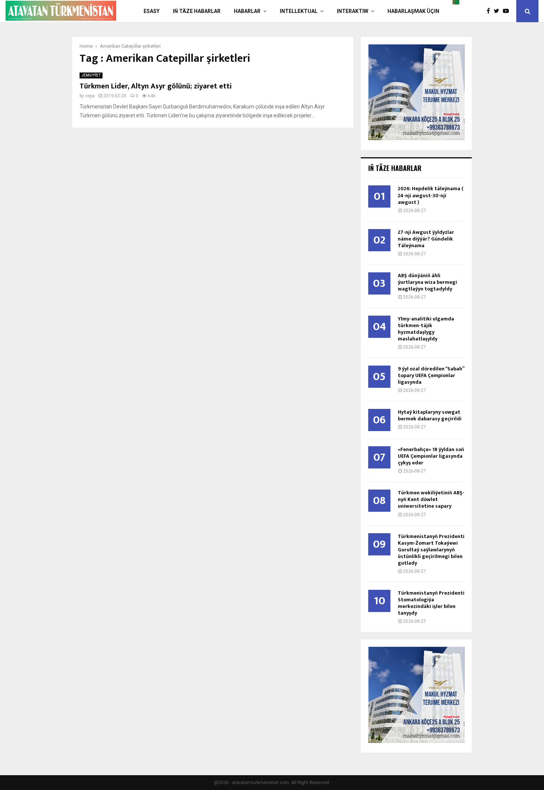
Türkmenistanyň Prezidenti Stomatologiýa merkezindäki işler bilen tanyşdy (431, 603)
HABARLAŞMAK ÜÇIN (413, 11)
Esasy (151, 11)
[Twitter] (498, 11)
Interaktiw (352, 11)
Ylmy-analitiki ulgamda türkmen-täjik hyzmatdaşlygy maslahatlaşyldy (426, 329)
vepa (90, 95)
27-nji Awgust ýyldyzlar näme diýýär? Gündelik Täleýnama (426, 239)
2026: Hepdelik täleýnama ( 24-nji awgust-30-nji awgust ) (430, 195)
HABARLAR (247, 11)
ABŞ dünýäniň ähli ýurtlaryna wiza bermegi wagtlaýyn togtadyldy (427, 282)
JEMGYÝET (91, 75)
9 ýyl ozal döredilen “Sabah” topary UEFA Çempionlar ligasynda (431, 375)
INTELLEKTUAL (299, 11)
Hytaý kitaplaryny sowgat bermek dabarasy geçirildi (429, 415)
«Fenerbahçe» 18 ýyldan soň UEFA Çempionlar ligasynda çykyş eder (431, 456)
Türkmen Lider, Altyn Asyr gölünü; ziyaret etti (156, 86)
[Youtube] (508, 11)
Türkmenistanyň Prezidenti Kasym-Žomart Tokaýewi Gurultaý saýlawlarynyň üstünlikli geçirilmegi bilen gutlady (431, 549)
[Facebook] (490, 11)
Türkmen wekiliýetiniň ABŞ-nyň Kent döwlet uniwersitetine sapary (431, 499)
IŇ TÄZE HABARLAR (197, 11)
